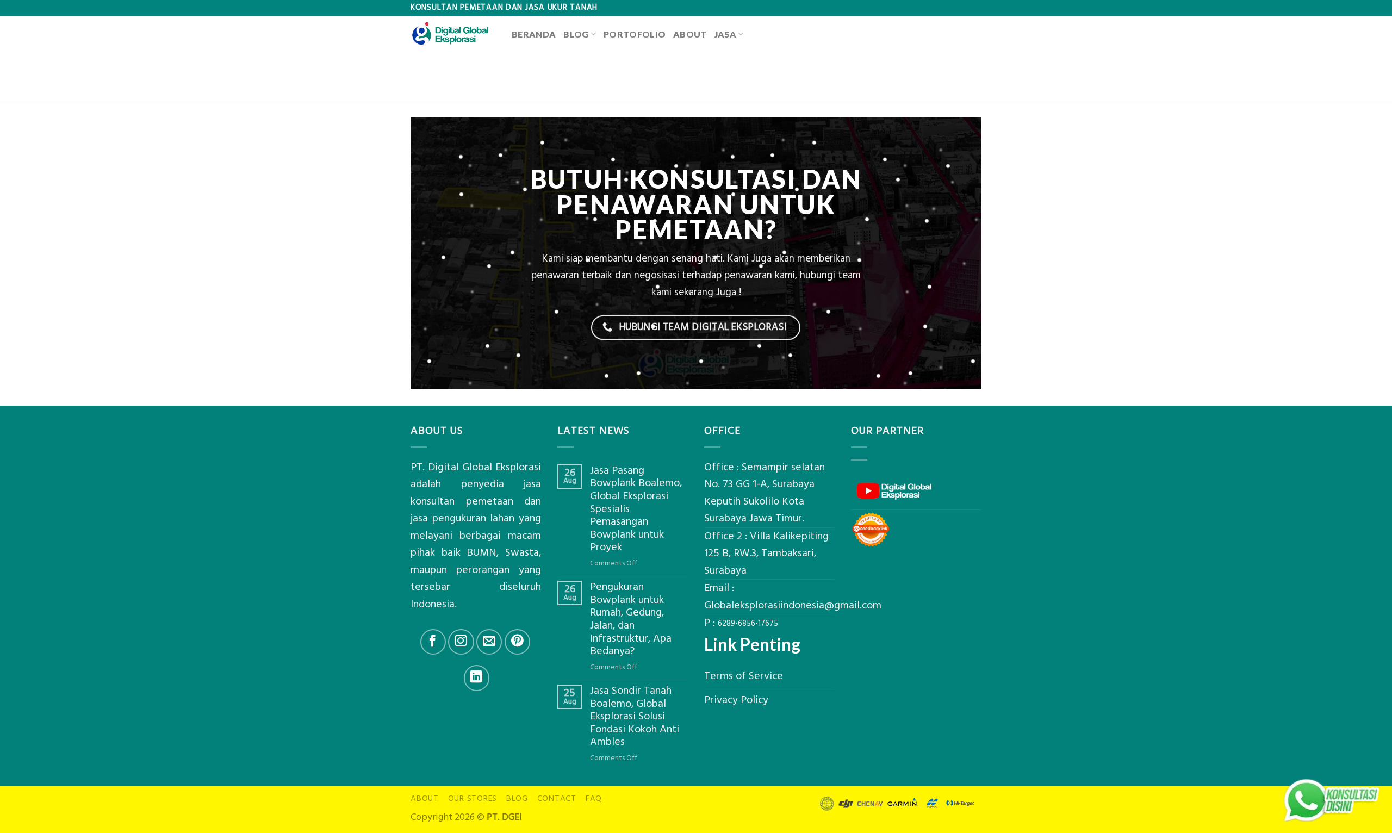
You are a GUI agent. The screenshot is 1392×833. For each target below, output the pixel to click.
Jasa (725, 34)
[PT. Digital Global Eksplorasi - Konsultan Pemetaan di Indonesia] (453, 34)
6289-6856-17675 (748, 623)
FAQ (594, 798)
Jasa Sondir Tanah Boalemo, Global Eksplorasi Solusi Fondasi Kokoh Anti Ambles (634, 717)
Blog (575, 34)
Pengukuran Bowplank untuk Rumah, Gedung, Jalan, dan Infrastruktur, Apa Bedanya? (631, 619)
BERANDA (534, 34)
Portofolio (635, 34)
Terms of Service (743, 676)
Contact (556, 798)
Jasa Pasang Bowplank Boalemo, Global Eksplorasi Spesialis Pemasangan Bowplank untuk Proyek (636, 509)
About (690, 34)
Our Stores (473, 798)
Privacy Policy (736, 700)
